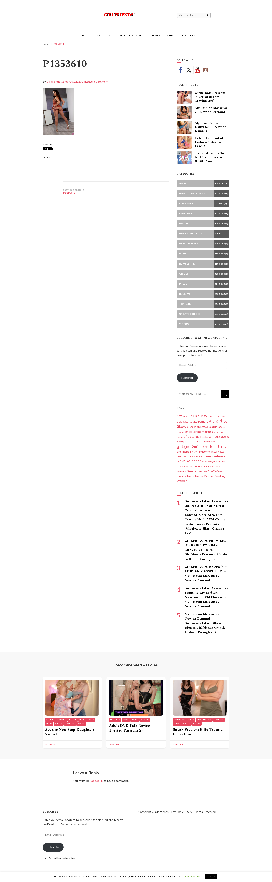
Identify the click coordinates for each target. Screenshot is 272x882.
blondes (191, 427)
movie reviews (197, 456)
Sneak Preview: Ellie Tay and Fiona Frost (198, 732)
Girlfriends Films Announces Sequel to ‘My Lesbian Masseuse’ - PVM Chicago (206, 593)
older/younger (208, 461)
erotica (210, 431)
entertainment (194, 432)
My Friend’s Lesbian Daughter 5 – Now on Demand (210, 127)
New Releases (189, 461)
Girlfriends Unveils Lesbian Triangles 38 (205, 630)
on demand (221, 461)
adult (186, 416)
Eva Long (219, 432)
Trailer (190, 476)
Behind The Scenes (56, 720)
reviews (208, 466)
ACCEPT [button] (211, 876)
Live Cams (188, 35)
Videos (81, 724)
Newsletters (102, 35)
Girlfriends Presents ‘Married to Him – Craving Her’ (210, 96)
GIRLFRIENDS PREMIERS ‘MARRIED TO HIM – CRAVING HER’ (205, 545)
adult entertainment (184, 422)
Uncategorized (182, 724)
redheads (189, 466)
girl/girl (184, 447)
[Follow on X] (189, 70)
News (49, 724)
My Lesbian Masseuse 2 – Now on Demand (211, 110)
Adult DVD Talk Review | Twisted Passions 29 (130, 728)
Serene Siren (195, 471)
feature (181, 437)
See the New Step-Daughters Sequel (70, 732)
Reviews (145, 720)
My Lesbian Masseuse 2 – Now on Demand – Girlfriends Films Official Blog (204, 621)
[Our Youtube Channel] (197, 70)
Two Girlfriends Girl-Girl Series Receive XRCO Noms (211, 157)
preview (181, 466)
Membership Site (132, 35)
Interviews (217, 451)
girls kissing (183, 451)
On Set (58, 724)
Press (135, 720)
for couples (182, 441)
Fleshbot (205, 437)
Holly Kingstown (200, 451)
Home (80, 35)
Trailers (199, 476)
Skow (213, 471)
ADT (179, 416)
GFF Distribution (206, 441)
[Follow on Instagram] (205, 70)
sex (205, 471)
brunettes (202, 427)
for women (192, 442)
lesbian (182, 456)
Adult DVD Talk (200, 416)
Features (192, 436)
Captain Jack (215, 427)
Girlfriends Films (209, 446)
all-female (200, 421)
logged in (96, 781)
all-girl (215, 421)
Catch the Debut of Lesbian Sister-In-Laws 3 (209, 142)
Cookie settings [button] (193, 876)
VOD (170, 35)
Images (72, 720)
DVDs (156, 35)
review (197, 466)
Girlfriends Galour (58, 82)
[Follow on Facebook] (180, 70)
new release (215, 456)
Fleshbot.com (220, 437)
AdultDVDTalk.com (217, 416)
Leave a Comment (96, 82)
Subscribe (187, 378)
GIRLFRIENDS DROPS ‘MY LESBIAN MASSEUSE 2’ (206, 569)
